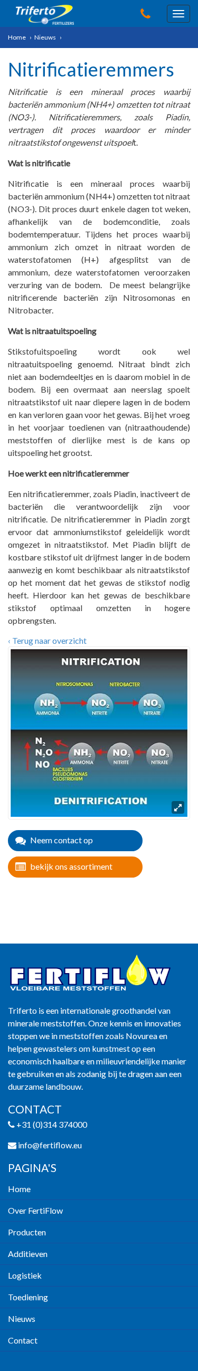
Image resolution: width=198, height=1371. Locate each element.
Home (17, 37)
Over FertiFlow (35, 1210)
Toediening (28, 1297)
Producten (27, 1232)
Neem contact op (61, 840)
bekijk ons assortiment (71, 866)
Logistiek (25, 1275)
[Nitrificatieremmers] (99, 732)
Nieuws (45, 37)
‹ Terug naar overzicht (47, 640)
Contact (22, 1340)
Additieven (28, 1254)
